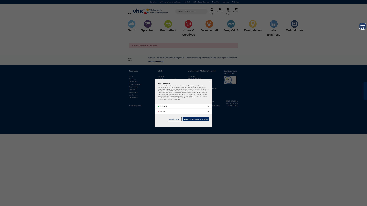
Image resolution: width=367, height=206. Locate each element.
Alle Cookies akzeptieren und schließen (196, 119)
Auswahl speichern (174, 119)
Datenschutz (176, 99)
